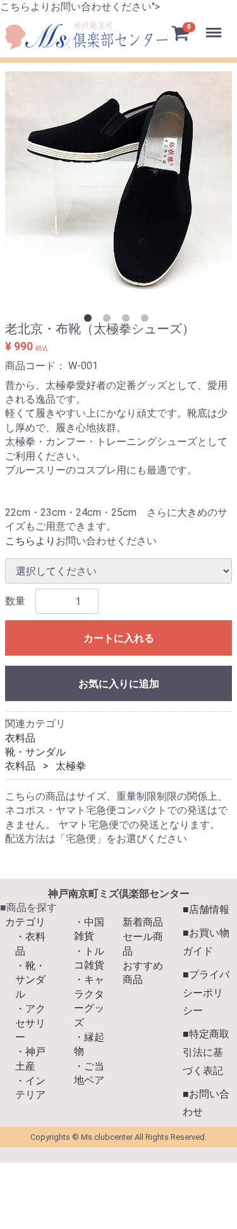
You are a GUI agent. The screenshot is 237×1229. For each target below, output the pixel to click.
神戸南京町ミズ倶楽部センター (119, 894)
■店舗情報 (206, 910)
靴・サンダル (35, 752)
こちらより (30, 541)
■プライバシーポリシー (206, 993)
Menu (215, 26)
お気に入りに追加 (118, 684)
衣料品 (20, 737)
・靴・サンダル (30, 980)
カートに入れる (118, 638)
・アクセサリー (30, 1023)
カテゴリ (25, 922)
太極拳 (71, 766)
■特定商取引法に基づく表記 (206, 1052)
